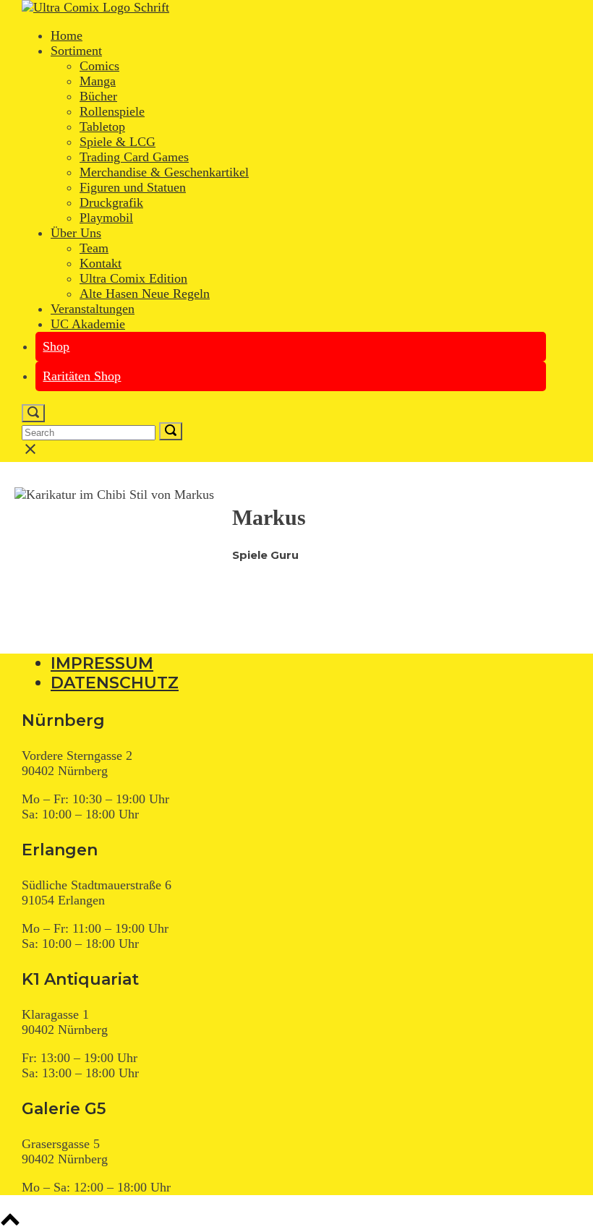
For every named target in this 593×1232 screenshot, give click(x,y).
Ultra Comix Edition (133, 278)
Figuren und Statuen (133, 187)
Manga (98, 81)
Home (66, 35)
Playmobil (106, 217)
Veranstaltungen (93, 308)
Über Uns (76, 233)
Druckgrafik (111, 202)
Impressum (102, 663)
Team (94, 248)
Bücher (98, 96)
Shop (56, 346)
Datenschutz (115, 683)
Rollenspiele (112, 111)
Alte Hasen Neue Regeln (145, 293)
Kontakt (100, 263)
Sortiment (76, 50)
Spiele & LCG (117, 141)
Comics (99, 66)
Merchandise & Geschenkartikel (164, 172)
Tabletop (102, 126)
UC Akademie (88, 324)
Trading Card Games (134, 157)
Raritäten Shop (82, 376)
